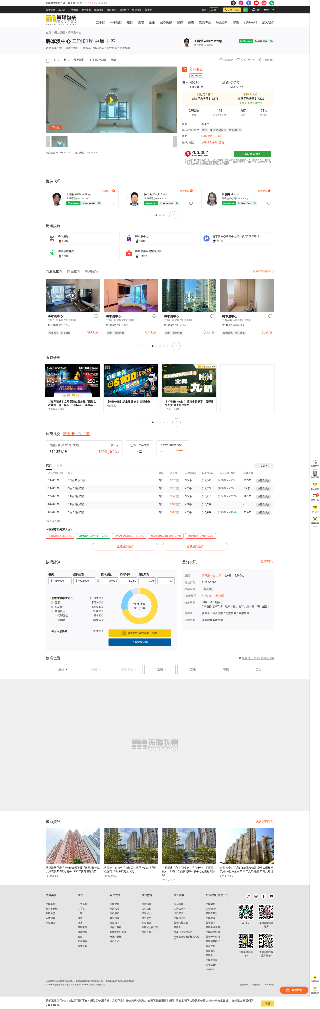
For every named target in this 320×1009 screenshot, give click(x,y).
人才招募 (50, 918)
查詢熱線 (114, 918)
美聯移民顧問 (213, 932)
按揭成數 (106, 574)
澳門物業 (86, 9)
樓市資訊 (178, 913)
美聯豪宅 (82, 927)
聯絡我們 (114, 922)
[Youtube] (271, 896)
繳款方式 (114, 941)
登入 (204, 9)
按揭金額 (78, 574)
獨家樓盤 (82, 932)
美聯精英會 (180, 918)
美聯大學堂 (212, 960)
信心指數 (146, 908)
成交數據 (146, 922)
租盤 (80, 936)
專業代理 (114, 908)
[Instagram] (256, 896)
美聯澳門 (210, 922)
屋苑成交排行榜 (150, 927)
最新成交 (146, 913)
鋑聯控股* (211, 908)
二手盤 (81, 908)
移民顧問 (111, 9)
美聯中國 (210, 918)
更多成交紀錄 (195, 546)
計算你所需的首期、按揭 (142, 633)
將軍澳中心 (74, 32)
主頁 (48, 32)
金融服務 (99, 9)
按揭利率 (125, 574)
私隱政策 (256, 984)
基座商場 (208, 589)
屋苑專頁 (266, 561)
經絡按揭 (210, 950)
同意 (267, 1003)
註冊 (213, 9)
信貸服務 (137, 9)
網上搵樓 (59, 32)
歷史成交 (146, 918)
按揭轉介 (124, 9)
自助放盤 (114, 904)
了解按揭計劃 (140, 642)
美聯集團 (50, 9)
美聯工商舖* (212, 913)
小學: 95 (206, 142)
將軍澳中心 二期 (211, 135)
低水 (80, 922)
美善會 (177, 927)
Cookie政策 (52, 1004)
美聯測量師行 (213, 941)
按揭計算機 (116, 927)
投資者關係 (52, 908)
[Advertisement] (247, 389)
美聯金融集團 (213, 927)
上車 (80, 913)
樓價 (51, 574)
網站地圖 (50, 922)
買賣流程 (82, 946)
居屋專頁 (82, 941)
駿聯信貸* (211, 964)
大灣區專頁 (180, 908)
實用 (185, 82)
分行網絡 (114, 913)
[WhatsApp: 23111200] (245, 10)
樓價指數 (146, 904)
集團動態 (50, 913)
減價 (80, 918)
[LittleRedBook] (266, 912)
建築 (225, 82)
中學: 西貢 (218, 142)
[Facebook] (263, 896)
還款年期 (143, 574)
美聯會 (148, 9)
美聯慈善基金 (181, 922)
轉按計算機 (116, 936)
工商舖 (62, 9)
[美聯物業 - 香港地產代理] (61, 20)
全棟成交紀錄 (125, 546)
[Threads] (248, 896)
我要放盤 (297, 990)
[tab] (54, 271)
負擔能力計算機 (118, 932)
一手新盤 (82, 904)
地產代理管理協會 (183, 932)
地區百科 (146, 932)
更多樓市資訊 (264, 821)
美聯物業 (210, 904)
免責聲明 (244, 984)
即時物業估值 (252, 154)
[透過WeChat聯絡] (271, 41)
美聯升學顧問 (213, 936)
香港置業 (210, 946)
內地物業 (73, 9)
